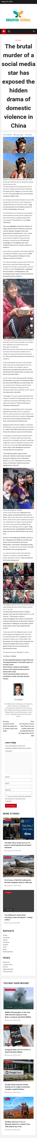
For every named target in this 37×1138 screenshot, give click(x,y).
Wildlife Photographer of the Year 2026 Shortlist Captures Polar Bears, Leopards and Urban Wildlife (18, 1014)
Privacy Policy (8, 971)
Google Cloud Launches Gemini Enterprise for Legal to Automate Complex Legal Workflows (17, 1087)
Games (7, 1099)
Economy (6, 942)
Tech (4, 947)
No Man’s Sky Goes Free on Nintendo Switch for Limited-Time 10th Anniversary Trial (17, 1124)
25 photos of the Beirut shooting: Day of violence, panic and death (10, 726)
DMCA (5, 967)
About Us (6, 962)
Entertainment (8, 952)
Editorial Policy (8, 969)
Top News (18, 40)
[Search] (34, 31)
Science (5, 944)
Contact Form (7, 964)
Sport (5, 949)
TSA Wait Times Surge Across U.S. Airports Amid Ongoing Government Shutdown (17, 845)
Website (8, 790)
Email (7, 783)
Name (7, 777)
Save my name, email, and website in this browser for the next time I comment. (18, 798)
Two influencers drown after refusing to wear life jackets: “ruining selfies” (18, 917)
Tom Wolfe (8, 135)
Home (5, 935)
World (5, 940)
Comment (9, 751)
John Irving (18, 850)
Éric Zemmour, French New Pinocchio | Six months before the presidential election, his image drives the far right (26, 728)
